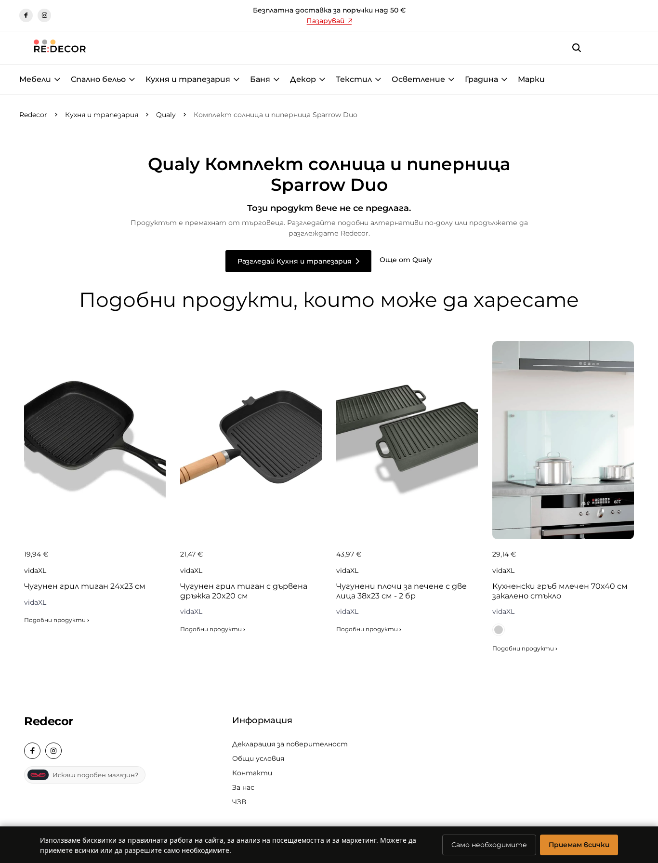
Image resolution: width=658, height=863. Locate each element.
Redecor (33, 114)
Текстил (354, 79)
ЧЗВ (239, 801)
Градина (481, 79)
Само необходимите (489, 844)
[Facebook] (26, 15)
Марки (531, 79)
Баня (260, 79)
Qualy (166, 114)
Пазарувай (325, 20)
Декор (303, 79)
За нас (243, 787)
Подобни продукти (56, 620)
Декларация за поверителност (290, 744)
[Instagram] (44, 15)
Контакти (252, 773)
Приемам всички (579, 844)
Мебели (35, 79)
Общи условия (258, 758)
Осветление (418, 79)
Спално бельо (98, 79)
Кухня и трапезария (187, 79)
